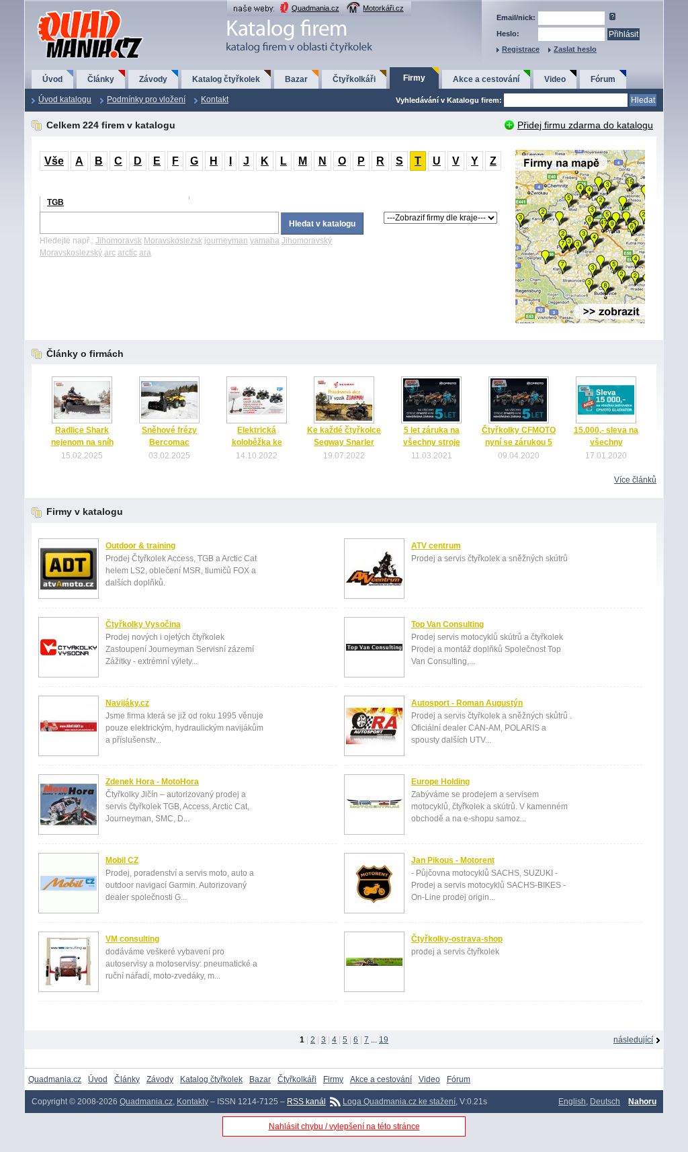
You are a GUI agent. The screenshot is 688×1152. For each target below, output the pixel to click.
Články (100, 79)
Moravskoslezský (71, 252)
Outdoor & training (140, 545)
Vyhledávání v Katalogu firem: (449, 100)
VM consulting (132, 939)
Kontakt (214, 99)
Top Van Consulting (447, 624)
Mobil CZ (121, 860)
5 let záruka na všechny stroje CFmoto (431, 442)
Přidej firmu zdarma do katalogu (585, 125)
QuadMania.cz (73, 10)
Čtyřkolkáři (354, 79)
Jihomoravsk (118, 240)
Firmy (414, 78)
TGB (55, 202)
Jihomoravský (307, 240)
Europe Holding (440, 781)
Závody (153, 79)
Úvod (52, 79)
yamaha (265, 240)
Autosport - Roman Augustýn (467, 703)
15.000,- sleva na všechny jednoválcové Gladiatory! (606, 448)
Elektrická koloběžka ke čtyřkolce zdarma (256, 442)
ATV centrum (436, 545)
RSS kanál (306, 1101)
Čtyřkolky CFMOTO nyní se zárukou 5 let (519, 442)
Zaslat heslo (575, 49)
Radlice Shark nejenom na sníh (82, 436)
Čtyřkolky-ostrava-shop (457, 939)
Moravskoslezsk (173, 240)
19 (383, 1039)
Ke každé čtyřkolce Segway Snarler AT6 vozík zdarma (344, 442)
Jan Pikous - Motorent (452, 860)
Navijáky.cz (127, 703)
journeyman (226, 240)
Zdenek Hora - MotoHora (152, 781)
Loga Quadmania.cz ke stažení (399, 1101)
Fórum (603, 79)
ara (145, 252)
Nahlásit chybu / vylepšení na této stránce (344, 1126)
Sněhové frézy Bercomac (169, 436)
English (572, 1101)
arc (110, 252)
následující (633, 1039)
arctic (127, 252)
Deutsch (605, 1101)
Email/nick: (516, 17)
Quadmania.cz (315, 8)
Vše (54, 161)
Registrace (521, 49)
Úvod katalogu (64, 99)
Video (555, 79)
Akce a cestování (486, 79)
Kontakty (192, 1101)
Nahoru (642, 1101)
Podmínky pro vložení (146, 99)
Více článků (635, 480)
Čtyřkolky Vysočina (143, 624)
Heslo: (508, 34)
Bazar (296, 79)
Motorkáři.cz (383, 8)
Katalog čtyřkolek (226, 79)
